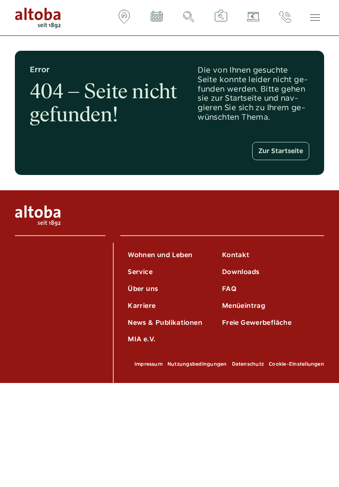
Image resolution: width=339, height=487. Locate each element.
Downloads (240, 272)
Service (140, 272)
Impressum (148, 364)
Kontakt (236, 255)
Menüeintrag (243, 306)
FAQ (229, 289)
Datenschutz (248, 364)
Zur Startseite (280, 151)
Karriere (141, 306)
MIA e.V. (141, 339)
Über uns (143, 289)
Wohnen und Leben (160, 255)
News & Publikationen (165, 322)
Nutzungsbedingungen (197, 364)
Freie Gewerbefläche (256, 322)
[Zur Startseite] (38, 17)
